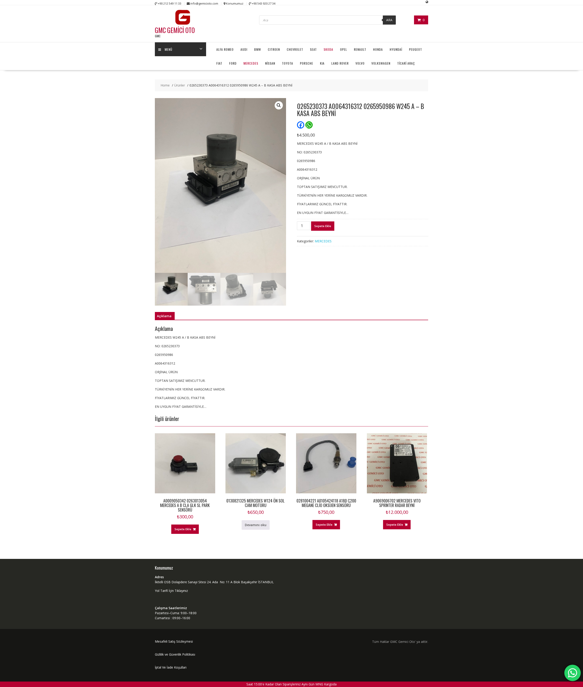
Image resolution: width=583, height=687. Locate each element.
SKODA (328, 49)
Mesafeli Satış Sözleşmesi (174, 641)
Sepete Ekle (322, 226)
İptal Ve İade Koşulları (171, 667)
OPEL (343, 49)
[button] (279, 105)
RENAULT (360, 49)
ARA (389, 20)
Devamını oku (255, 525)
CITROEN (274, 49)
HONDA (378, 49)
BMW (257, 49)
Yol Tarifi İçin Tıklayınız (171, 590)
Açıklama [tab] (164, 316)
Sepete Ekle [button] (182, 529)
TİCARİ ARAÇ (406, 63)
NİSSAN (270, 63)
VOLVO (360, 63)
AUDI (243, 49)
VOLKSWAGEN (380, 63)
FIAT (219, 63)
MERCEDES (250, 63)
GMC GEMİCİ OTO (175, 30)
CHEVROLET (295, 49)
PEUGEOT (415, 49)
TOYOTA (287, 63)
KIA (322, 63)
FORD (233, 63)
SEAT (313, 49)
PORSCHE (306, 63)
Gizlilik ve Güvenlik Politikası (175, 654)
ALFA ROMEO (225, 49)
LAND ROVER (340, 63)
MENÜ (168, 49)
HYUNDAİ (396, 49)
